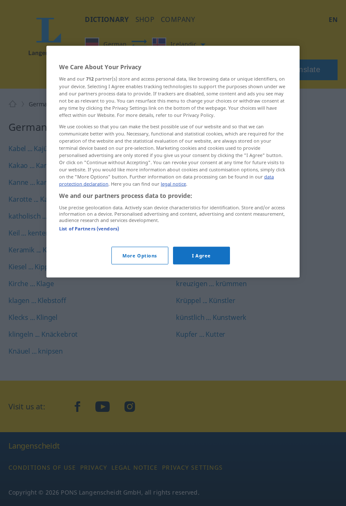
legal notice (173, 184)
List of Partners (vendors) (89, 228)
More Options (139, 255)
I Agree (201, 255)
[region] (173, 161)
